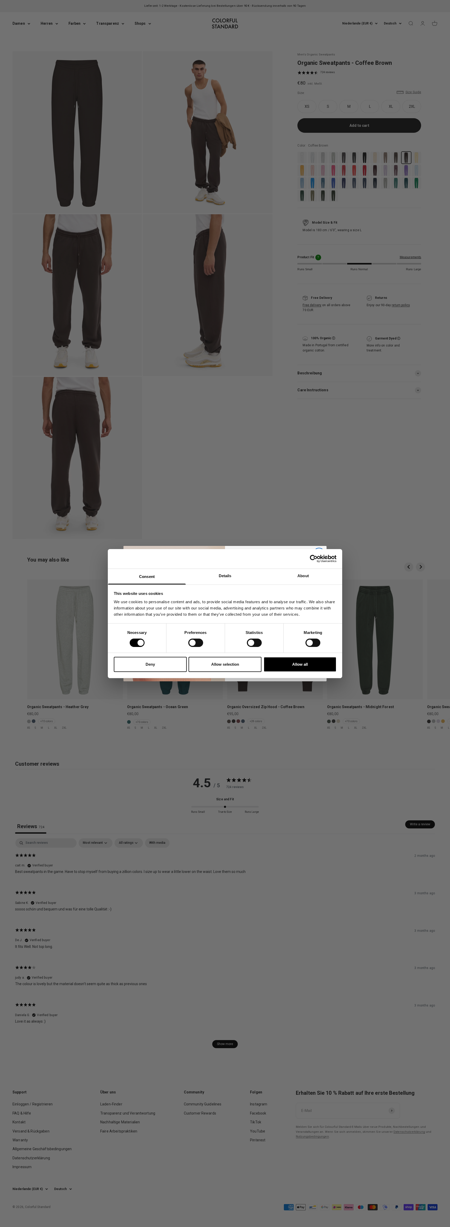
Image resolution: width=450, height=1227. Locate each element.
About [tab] (303, 575)
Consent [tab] (147, 576)
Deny (150, 664)
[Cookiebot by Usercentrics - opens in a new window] (313, 559)
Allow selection (225, 664)
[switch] (195, 643)
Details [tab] (225, 575)
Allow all (300, 664)
